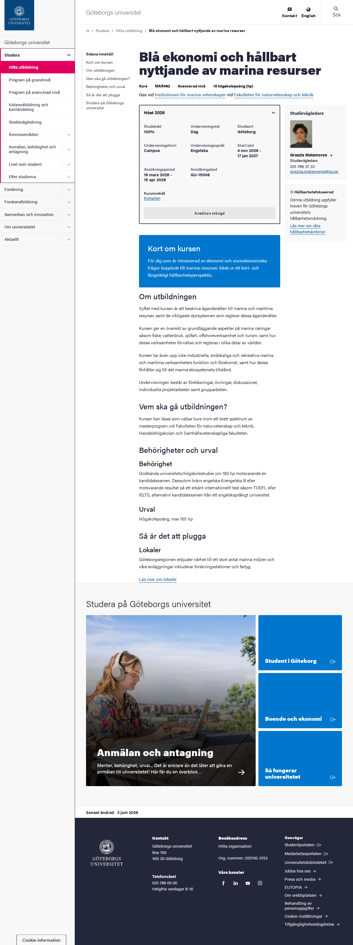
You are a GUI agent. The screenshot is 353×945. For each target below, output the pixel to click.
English (308, 15)
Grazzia (309, 154)
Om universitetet (19, 226)
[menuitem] (289, 12)
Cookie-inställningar (304, 916)
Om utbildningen (100, 70)
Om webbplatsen (301, 895)
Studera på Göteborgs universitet (105, 105)
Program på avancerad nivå (34, 92)
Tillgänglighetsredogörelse (310, 924)
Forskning (13, 189)
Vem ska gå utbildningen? (108, 78)
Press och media (301, 879)
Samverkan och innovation (29, 214)
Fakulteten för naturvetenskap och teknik (273, 94)
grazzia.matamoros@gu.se (314, 171)
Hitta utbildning (23, 67)
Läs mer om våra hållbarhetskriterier (307, 229)
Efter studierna (22, 176)
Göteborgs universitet (27, 42)
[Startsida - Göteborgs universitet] (37, 18)
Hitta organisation (235, 846)
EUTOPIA (294, 887)
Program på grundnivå (29, 79)
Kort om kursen (99, 62)
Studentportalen (303, 844)
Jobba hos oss (298, 871)
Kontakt (289, 15)
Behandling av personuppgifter (300, 905)
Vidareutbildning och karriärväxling (28, 107)
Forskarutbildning (21, 201)
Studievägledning (25, 122)
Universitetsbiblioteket (309, 862)
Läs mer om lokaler (158, 579)
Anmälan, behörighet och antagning (32, 149)
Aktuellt (11, 239)
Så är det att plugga (103, 94)
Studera (12, 55)
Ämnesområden (23, 134)
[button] (336, 12)
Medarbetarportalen (307, 853)
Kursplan (152, 198)
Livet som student (25, 164)
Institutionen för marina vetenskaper (190, 94)
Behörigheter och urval (105, 86)
